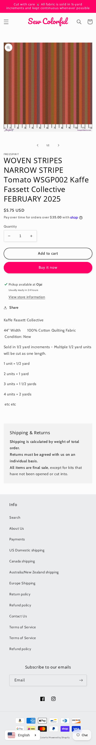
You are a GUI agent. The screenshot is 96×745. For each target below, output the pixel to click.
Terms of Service (22, 627)
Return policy (19, 594)
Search (15, 517)
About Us (16, 528)
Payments (17, 539)
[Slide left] (37, 145)
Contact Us (18, 616)
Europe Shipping (22, 583)
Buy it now (48, 267)
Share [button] (14, 307)
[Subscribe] (81, 680)
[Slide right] (58, 145)
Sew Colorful (42, 737)
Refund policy (20, 605)
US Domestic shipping (27, 550)
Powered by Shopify (59, 737)
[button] (6, 21)
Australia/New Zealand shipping (34, 572)
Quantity (10, 226)
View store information (27, 297)
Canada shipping (22, 561)
